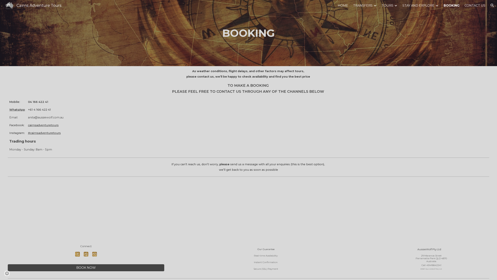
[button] (492, 5)
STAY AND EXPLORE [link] (418, 5)
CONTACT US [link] (475, 5)
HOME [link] (343, 5)
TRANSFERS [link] (363, 5)
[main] (248, 33)
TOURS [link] (387, 5)
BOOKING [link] (452, 5)
